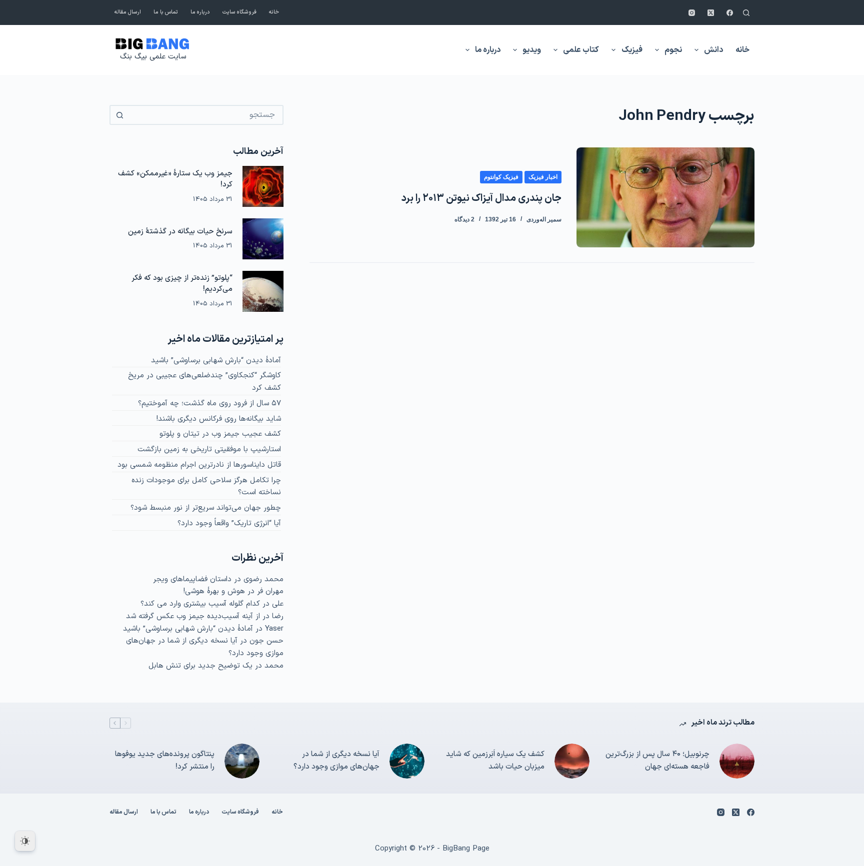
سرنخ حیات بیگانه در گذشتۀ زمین (180, 231)
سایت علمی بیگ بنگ (153, 56)
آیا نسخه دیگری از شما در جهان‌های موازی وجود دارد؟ (337, 761)
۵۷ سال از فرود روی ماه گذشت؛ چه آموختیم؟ (209, 403)
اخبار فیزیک (543, 176)
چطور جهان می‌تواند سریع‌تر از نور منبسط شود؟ (205, 508)
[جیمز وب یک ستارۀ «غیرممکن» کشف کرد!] (263, 186)
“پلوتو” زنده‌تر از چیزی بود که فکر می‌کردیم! (182, 283)
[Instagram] (691, 12)
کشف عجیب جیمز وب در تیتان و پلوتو (220, 434)
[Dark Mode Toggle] (25, 841)
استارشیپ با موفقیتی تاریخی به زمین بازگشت (209, 449)
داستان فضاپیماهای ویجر (192, 579)
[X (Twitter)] (711, 12)
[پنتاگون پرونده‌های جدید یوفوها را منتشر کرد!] (242, 761)
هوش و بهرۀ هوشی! (214, 591)
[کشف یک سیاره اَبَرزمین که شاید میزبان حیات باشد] (572, 761)
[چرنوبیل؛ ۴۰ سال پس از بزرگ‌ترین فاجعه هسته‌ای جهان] (737, 761)
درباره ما (200, 12)
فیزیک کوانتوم (501, 176)
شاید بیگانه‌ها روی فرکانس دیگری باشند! (218, 419)
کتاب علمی (581, 50)
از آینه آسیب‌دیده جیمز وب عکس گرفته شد (193, 616)
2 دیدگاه (464, 219)
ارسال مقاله (127, 12)
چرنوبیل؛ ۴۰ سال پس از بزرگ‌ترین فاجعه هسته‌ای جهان (658, 761)
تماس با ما (166, 12)
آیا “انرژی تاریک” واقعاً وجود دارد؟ (229, 523)
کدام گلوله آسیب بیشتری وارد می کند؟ (200, 604)
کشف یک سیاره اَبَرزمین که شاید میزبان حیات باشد (495, 761)
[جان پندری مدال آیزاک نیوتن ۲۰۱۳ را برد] (665, 197)
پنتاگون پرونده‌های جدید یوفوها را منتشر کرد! (164, 761)
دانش (713, 50)
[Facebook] (729, 12)
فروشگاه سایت (239, 12)
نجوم (673, 50)
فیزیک (632, 50)
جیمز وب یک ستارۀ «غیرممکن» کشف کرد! (175, 179)
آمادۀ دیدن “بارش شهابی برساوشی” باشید (216, 360)
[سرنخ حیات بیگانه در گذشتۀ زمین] (263, 238)
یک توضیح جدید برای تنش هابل (200, 666)
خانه (274, 12)
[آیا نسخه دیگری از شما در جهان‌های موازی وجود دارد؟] (407, 761)
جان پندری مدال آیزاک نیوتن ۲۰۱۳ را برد (481, 198)
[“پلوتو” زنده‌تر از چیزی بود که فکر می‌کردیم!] (263, 291)
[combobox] (205, 115)
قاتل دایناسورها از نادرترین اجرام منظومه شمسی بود (199, 465)
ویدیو (531, 50)
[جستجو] (746, 12)
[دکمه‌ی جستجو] (119, 115)
